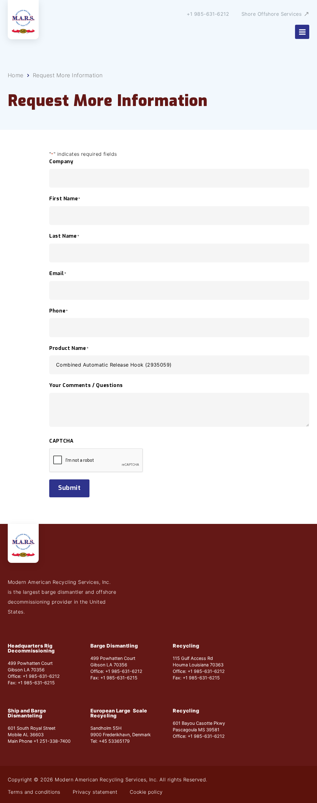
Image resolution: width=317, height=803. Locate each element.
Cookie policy (146, 791)
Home (16, 75)
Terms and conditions (34, 791)
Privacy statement (95, 791)
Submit (69, 488)
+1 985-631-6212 (208, 13)
